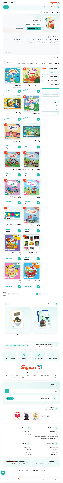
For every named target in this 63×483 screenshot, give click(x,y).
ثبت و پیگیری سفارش (26, 432)
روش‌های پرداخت (27, 434)
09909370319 (52, 434)
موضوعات (53, 12)
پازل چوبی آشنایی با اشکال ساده (14, 225)
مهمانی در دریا (17, 85)
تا (46, 91)
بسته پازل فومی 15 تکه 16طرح (34, 253)
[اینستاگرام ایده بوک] (19, 345)
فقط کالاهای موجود (54, 72)
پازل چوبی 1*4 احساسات (16, 141)
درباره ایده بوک (27, 447)
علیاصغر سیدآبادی (16, 87)
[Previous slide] (9, 304)
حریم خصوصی (55, 452)
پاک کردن (44, 68)
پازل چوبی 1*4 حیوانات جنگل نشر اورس (31, 169)
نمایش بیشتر (8, 52)
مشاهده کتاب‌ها (19, 28)
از (54, 91)
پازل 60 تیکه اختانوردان (35, 141)
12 (9, 294)
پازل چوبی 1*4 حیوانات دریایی (33, 225)
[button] (50, 84)
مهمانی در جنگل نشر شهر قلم (33, 85)
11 (12, 294)
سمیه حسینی (17, 255)
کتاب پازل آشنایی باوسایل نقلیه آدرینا (32, 281)
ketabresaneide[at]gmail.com (47, 439)
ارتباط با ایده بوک (27, 450)
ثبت (7, 391)
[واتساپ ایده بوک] (27, 345)
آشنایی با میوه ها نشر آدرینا (15, 253)
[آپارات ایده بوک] (7, 345)
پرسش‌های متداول (54, 447)
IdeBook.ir (35, 471)
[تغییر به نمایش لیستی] (4, 62)
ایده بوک (58, 12)
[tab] (55, 480)
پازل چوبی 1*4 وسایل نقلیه (15, 197)
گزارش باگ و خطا (54, 454)
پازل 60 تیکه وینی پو (16, 113)
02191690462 (52, 432)
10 (14, 294)
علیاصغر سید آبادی (35, 87)
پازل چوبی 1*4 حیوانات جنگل (15, 169)
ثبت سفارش (10, 398)
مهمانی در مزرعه (36, 113)
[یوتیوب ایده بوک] (15, 345)
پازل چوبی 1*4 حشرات (35, 197)
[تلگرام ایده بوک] (23, 345)
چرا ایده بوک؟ (28, 452)
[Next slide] (6, 304)
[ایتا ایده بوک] (11, 345)
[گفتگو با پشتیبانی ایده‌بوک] (3, 473)
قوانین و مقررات (54, 450)
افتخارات (29, 454)
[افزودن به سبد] (38, 91)
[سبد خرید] (5, 2)
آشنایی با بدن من (17, 281)
